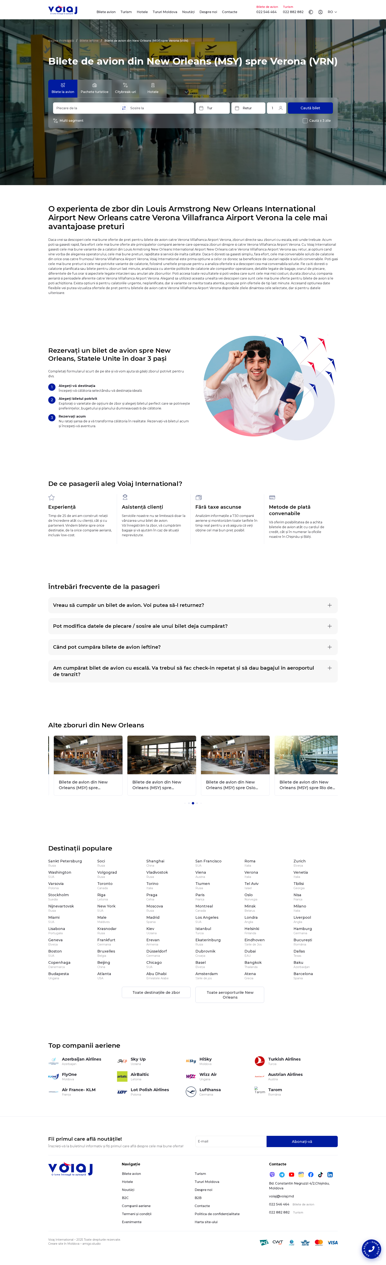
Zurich (300, 861)
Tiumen (202, 883)
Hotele (142, 12)
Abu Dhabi (156, 974)
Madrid (152, 917)
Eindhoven (254, 940)
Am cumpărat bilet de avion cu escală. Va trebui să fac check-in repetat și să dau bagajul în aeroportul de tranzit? (183, 671)
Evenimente (132, 1222)
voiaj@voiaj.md (281, 1196)
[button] (189, 803)
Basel (200, 962)
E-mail (203, 1141)
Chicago (154, 962)
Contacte (229, 12)
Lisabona (56, 929)
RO (330, 12)
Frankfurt (106, 940)
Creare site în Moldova (63, 1243)
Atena (250, 974)
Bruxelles (106, 951)
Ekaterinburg (208, 940)
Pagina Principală (61, 40)
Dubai (250, 951)
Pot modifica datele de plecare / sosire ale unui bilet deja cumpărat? (140, 626)
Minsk (250, 906)
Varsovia (56, 883)
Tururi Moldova (165, 12)
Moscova (154, 906)
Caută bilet (310, 108)
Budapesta (58, 974)
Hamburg (303, 929)
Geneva (55, 940)
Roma (250, 861)
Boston (55, 951)
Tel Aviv (251, 883)
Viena (200, 872)
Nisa (297, 895)
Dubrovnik (205, 951)
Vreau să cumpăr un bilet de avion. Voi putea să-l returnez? (128, 605)
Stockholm (58, 895)
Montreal (204, 906)
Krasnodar (107, 929)
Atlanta (104, 974)
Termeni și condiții (136, 1214)
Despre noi (208, 12)
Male (102, 917)
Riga (101, 895)
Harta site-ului (206, 1222)
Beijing (103, 962)
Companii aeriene (136, 1206)
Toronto (105, 883)
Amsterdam (206, 974)
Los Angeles (206, 917)
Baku (298, 962)
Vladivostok (157, 872)
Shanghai (155, 861)
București (303, 940)
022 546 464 (266, 12)
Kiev (150, 929)
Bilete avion (106, 12)
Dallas (299, 951)
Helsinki (251, 929)
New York (106, 906)
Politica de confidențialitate (217, 1214)
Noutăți (188, 12)
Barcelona (303, 974)
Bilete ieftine (89, 40)
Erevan (153, 940)
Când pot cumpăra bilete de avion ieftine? (107, 647)
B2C (125, 1198)
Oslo (248, 895)
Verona (251, 872)
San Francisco (208, 861)
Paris (199, 895)
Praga (151, 895)
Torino (152, 883)
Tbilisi (299, 883)
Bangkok (253, 962)
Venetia (301, 872)
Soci (101, 861)
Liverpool (302, 917)
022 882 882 (293, 12)
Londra (251, 917)
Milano (300, 906)
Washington (59, 872)
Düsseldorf (156, 951)
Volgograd (107, 872)
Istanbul (203, 929)
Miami (54, 917)
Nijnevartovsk (61, 906)
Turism (126, 12)
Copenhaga (59, 962)
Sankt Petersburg (65, 861)
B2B (198, 1198)
